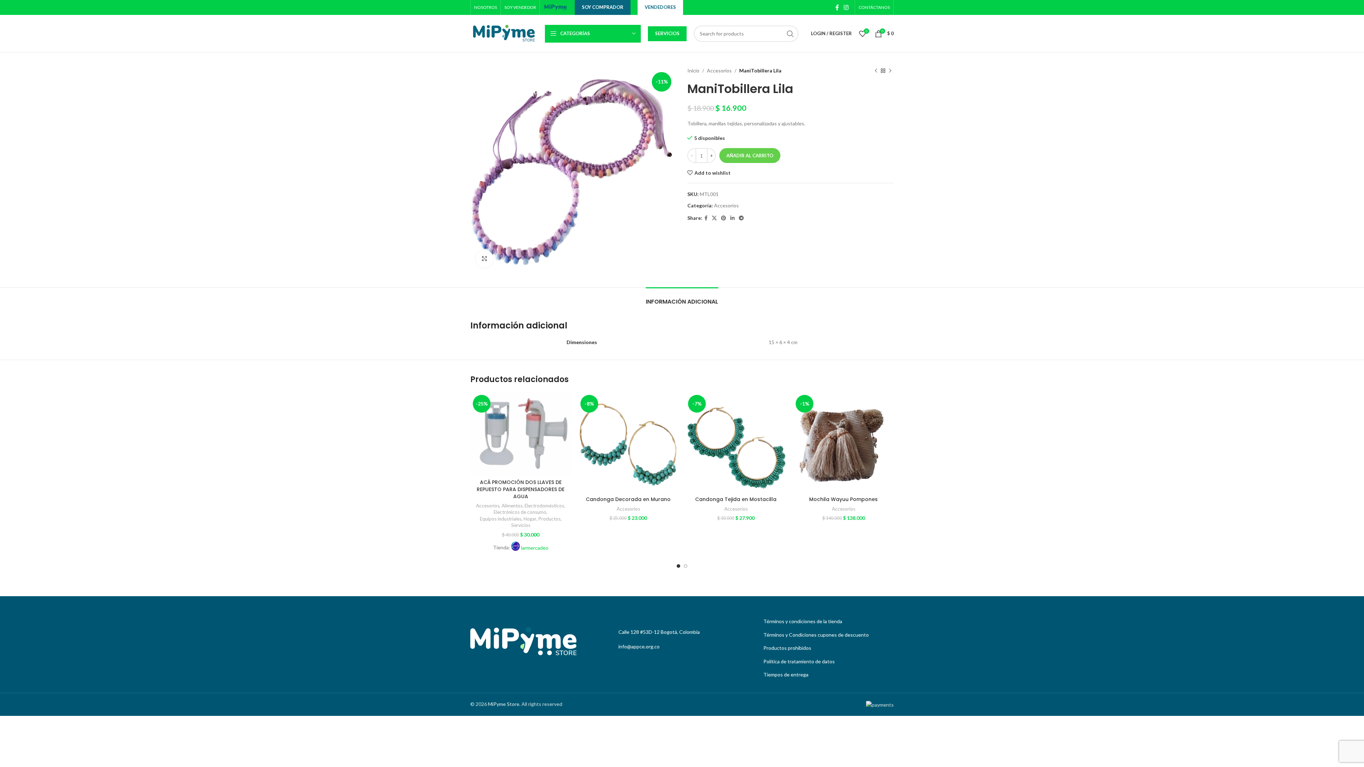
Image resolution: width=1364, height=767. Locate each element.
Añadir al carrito (749, 155)
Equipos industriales (500, 519)
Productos (549, 519)
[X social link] (714, 218)
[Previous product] (875, 70)
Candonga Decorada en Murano (628, 499)
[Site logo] (555, 7)
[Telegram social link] (741, 218)
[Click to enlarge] (484, 259)
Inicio (693, 70)
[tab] (682, 298)
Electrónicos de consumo (520, 512)
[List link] (827, 621)
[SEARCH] (790, 34)
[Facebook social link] (837, 7)
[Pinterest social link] (723, 218)
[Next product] (890, 70)
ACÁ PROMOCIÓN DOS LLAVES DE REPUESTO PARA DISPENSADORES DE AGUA (520, 489)
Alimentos (512, 505)
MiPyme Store (503, 704)
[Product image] (520, 434)
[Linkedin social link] (732, 218)
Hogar (530, 519)
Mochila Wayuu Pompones (843, 499)
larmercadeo (534, 548)
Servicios (667, 33)
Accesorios (719, 70)
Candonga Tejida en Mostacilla (735, 499)
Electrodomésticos (544, 505)
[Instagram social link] (846, 7)
